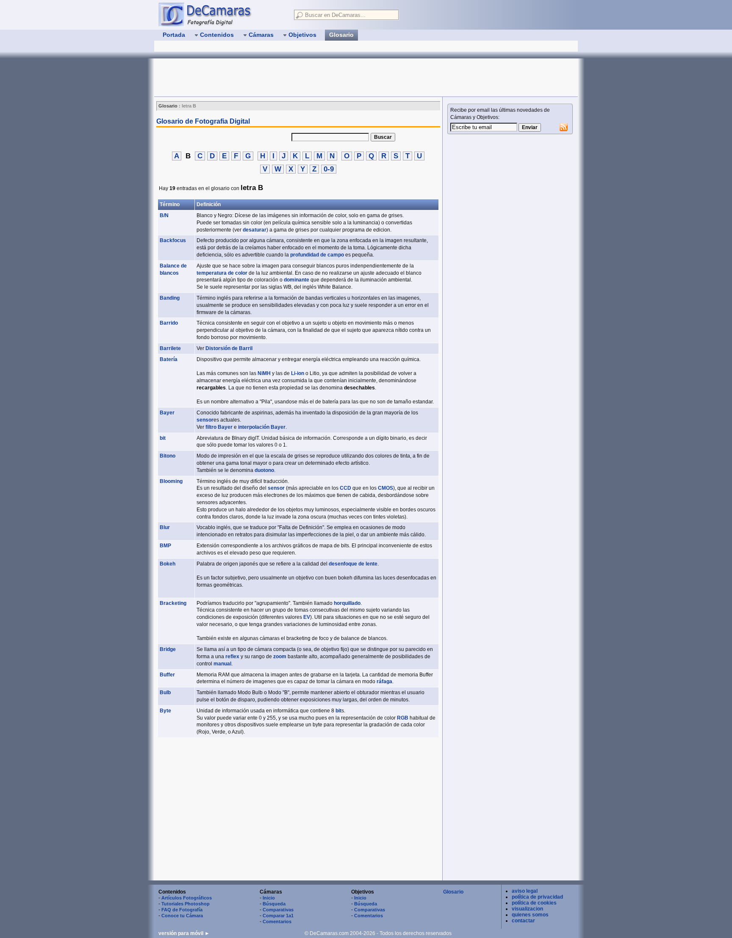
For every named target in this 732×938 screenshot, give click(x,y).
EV (306, 617)
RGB (402, 718)
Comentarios (277, 921)
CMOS (385, 488)
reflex (232, 656)
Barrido (169, 323)
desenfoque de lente (353, 564)
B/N (164, 215)
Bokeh (167, 564)
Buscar (383, 137)
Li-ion (297, 373)
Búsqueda (274, 903)
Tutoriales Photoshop (185, 903)
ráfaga (384, 681)
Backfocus (173, 240)
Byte (165, 711)
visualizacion (527, 909)
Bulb (165, 692)
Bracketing (173, 603)
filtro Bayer (219, 427)
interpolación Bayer (262, 427)
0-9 (329, 169)
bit (163, 438)
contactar (523, 921)
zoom (279, 656)
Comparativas (278, 909)
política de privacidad (537, 897)
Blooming (171, 481)
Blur (165, 527)
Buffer (167, 675)
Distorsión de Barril (228, 348)
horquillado (347, 603)
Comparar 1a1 (278, 915)
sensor (205, 420)
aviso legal (525, 891)
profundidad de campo (317, 255)
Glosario (453, 892)
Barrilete (170, 348)
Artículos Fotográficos (186, 897)
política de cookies (534, 903)
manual (222, 664)
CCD (345, 488)
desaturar (254, 230)
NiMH (264, 373)
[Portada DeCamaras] (222, 14)
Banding (170, 298)
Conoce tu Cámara (182, 915)
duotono (264, 470)
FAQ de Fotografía (181, 909)
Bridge (168, 649)
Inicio (269, 897)
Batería (168, 359)
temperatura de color (222, 273)
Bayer (167, 413)
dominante (296, 280)
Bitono (167, 456)
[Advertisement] (308, 77)
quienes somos (530, 915)
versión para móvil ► (184, 933)
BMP (165, 546)
